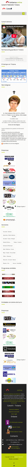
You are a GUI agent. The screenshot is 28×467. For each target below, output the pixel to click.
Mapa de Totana (16, 427)
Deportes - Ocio (6, 263)
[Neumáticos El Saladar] (9, 170)
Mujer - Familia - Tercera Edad (9, 252)
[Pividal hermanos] (9, 164)
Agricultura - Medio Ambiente (9, 235)
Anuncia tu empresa (14, 409)
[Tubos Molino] (9, 214)
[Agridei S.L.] (9, 374)
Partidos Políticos (6, 242)
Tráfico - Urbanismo (7, 256)
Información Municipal (7, 245)
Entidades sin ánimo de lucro (11, 302)
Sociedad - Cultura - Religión (9, 238)
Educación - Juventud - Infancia (9, 259)
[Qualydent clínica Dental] (9, 349)
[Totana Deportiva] (8, 287)
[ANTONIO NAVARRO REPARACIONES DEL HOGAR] (9, 158)
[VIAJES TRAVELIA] (9, 380)
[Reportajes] (8, 278)
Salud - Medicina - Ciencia (8, 249)
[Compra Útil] (8, 274)
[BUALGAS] (9, 177)
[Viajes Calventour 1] (9, 195)
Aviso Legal (14, 414)
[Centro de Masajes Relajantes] (9, 202)
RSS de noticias (15, 446)
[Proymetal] (9, 219)
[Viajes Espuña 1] (21, 206)
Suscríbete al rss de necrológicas (11, 143)
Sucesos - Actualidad (17, 263)
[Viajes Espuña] (9, 361)
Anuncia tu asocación (14, 411)
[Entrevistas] (8, 282)
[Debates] (8, 296)
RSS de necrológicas (15, 448)
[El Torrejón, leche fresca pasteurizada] (9, 208)
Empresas (5, 150)
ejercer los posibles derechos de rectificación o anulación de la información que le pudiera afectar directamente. (14, 401)
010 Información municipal (16, 422)
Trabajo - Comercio (18, 242)
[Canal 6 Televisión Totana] (14, 2)
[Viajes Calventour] (9, 318)
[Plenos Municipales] (8, 291)
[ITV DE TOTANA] (9, 330)
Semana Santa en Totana (16, 431)
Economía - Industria (7, 231)
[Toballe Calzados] (9, 189)
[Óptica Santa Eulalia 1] (9, 324)
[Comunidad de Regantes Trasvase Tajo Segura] (9, 183)
